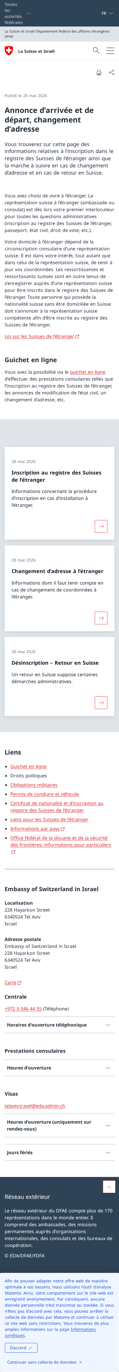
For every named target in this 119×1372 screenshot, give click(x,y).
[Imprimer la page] (98, 72)
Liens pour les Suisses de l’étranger (49, 819)
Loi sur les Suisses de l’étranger (39, 336)
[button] (109, 1186)
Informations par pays (35, 828)
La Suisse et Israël (36, 51)
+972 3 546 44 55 (23, 1009)
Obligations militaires (33, 785)
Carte (10, 982)
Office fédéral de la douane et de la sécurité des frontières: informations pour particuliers (60, 841)
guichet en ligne (87, 372)
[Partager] (111, 72)
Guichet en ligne (28, 766)
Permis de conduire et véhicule (44, 794)
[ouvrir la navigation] (110, 50)
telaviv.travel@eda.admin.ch (35, 1106)
